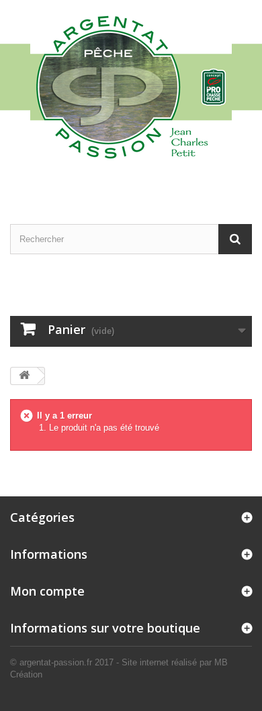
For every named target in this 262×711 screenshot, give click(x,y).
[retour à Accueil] (24, 376)
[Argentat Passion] (131, 86)
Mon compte (47, 591)
